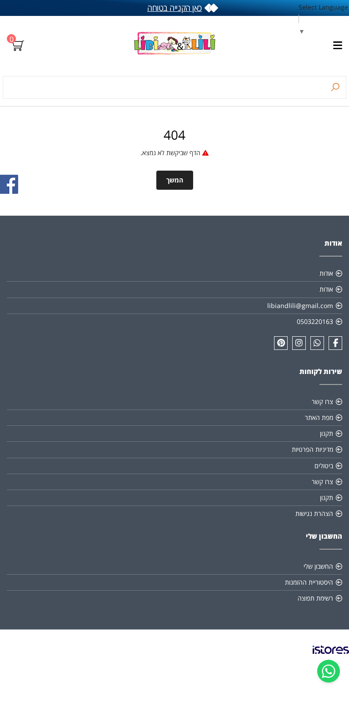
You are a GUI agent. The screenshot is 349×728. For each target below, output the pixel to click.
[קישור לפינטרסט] (281, 343)
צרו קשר (322, 401)
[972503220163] (317, 343)
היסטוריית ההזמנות (309, 582)
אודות (326, 273)
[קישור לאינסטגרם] (299, 343)
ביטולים (323, 465)
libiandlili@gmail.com (300, 305)
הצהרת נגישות (314, 513)
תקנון (326, 433)
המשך (174, 180)
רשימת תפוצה (315, 598)
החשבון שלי (318, 566)
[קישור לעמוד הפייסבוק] (335, 343)
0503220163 (315, 321)
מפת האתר (319, 417)
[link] (331, 657)
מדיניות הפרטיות (312, 449)
